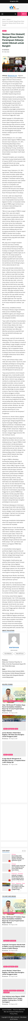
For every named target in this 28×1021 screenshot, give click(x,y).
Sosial (16, 728)
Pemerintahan (19, 701)
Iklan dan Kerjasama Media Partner (14, 1012)
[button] (2, 14)
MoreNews (23, 1017)
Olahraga (14, 854)
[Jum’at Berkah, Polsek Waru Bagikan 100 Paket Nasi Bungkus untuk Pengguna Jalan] (14, 723)
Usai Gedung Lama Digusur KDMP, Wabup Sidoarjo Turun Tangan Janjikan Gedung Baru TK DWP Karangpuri (13, 999)
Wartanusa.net (12, 75)
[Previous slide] (23, 851)
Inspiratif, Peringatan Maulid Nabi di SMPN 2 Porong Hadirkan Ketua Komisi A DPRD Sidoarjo (6, 877)
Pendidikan (20, 873)
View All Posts (20, 653)
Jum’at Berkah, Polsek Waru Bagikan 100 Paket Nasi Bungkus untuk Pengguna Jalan (13, 734)
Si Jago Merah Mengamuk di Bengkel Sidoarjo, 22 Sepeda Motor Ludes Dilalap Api (13, 760)
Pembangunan (11, 701)
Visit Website (8, 653)
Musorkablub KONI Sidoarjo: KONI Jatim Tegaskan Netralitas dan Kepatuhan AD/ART (6, 858)
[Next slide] (25, 851)
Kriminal (10, 754)
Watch (24, 14)
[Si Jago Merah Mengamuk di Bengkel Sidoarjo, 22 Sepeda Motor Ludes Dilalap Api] (14, 749)
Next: (13, 673)
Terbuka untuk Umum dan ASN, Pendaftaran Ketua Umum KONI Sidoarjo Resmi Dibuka (6, 867)
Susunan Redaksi (7, 1009)
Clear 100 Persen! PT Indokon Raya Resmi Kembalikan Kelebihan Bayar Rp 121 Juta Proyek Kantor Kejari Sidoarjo (13, 708)
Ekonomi (6, 990)
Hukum (4, 30)
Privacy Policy (13, 1014)
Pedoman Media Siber (19, 1009)
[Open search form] (15, 14)
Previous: (14, 663)
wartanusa (6, 49)
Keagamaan (11, 728)
